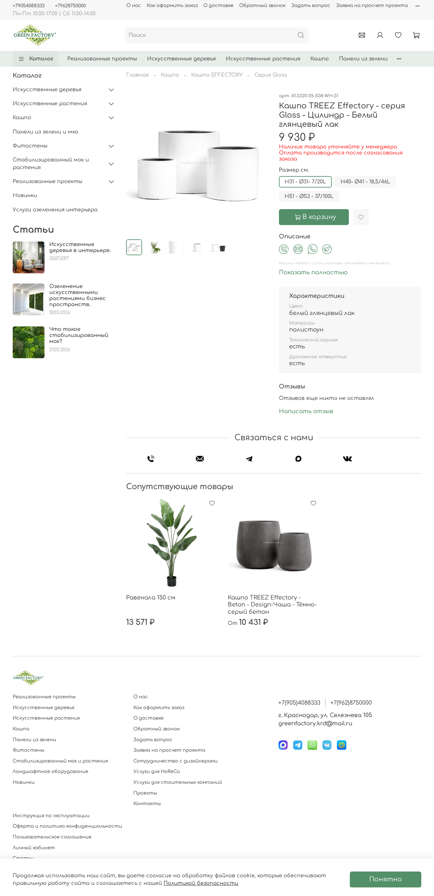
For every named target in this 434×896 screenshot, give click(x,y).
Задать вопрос (310, 5)
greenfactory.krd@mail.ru (315, 723)
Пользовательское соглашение (52, 836)
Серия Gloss (270, 75)
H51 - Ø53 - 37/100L (309, 196)
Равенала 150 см (150, 597)
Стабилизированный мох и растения (51, 163)
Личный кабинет (34, 847)
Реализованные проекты (102, 59)
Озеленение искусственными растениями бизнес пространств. (77, 296)
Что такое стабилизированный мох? (78, 335)
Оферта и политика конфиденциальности (67, 826)
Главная (137, 75)
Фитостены (30, 146)
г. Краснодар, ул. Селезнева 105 (325, 715)
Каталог (41, 59)
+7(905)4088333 (299, 703)
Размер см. (294, 170)
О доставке (218, 5)
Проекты (145, 793)
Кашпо (319, 59)
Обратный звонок (262, 5)
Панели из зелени (363, 59)
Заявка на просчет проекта (372, 5)
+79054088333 (28, 5)
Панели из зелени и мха (45, 132)
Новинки (25, 195)
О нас (133, 5)
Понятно (385, 879)
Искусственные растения (263, 59)
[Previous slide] (136, 163)
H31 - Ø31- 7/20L (305, 182)
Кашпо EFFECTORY (216, 75)
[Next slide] (258, 163)
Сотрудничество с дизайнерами (175, 760)
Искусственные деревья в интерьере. (80, 247)
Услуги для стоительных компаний (177, 782)
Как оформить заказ (172, 5)
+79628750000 (70, 5)
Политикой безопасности (201, 883)
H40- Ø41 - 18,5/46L (365, 182)
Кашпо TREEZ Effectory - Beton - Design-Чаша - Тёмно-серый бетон (272, 604)
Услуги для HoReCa (156, 771)
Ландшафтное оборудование (50, 771)
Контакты (147, 803)
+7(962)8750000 (351, 703)
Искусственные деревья (181, 59)
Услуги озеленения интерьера (55, 210)
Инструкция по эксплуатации (51, 815)
